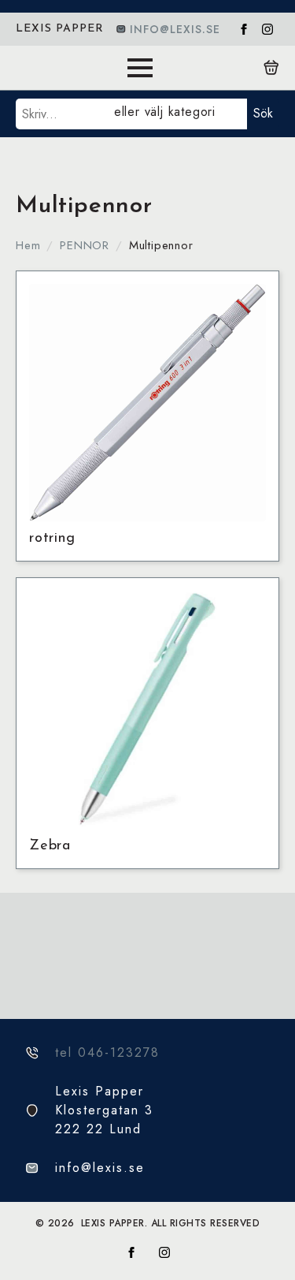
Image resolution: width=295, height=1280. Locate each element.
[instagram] (267, 29)
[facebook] (244, 29)
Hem (28, 245)
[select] (177, 114)
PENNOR (84, 245)
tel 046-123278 (107, 1052)
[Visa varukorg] (271, 68)
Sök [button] (263, 113)
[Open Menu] (140, 67)
